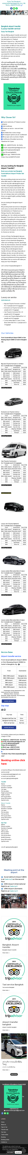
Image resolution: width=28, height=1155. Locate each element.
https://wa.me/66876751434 (10, 157)
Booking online (5, 1139)
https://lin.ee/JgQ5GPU (9, 152)
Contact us (4, 1142)
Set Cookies (10, 1152)
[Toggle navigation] (26, 12)
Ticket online (4, 1134)
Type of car (4, 1127)
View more (5, 952)
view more (14, 1074)
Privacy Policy (5, 1149)
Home (2, 1122)
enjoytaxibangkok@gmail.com (12, 774)
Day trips (3, 1132)
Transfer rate (4, 1129)
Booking (3, 1137)
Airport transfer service (11, 656)
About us (3, 1124)
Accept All (18, 1152)
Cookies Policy (15, 1149)
